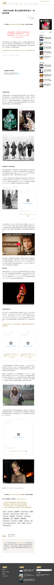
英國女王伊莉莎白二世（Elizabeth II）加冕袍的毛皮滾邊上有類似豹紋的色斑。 (26, 109)
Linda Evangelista (27, 516)
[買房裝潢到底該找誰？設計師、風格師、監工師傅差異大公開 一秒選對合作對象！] (41, 85)
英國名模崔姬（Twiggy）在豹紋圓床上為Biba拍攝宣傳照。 (11, 55)
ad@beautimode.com (22, 499)
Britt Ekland (29, 523)
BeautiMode (31, 17)
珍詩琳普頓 (20, 520)
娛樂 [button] (13, 3)
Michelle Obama (19, 516)
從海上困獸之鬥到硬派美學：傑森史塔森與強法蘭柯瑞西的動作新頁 (47, 48)
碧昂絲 (22, 513)
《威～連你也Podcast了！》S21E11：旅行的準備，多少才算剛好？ (47, 43)
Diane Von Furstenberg (15, 513)
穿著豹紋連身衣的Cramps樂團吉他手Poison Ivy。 (10, 281)
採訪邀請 (3, 573)
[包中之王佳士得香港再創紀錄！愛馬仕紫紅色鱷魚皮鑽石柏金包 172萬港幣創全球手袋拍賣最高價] (41, 71)
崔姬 (11, 518)
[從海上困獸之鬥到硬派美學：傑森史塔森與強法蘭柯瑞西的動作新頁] (41, 48)
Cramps (18, 523)
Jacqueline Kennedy (24, 511)
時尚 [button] (10, 3)
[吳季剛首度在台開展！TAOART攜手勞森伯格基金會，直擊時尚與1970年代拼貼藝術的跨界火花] (41, 52)
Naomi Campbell (6, 513)
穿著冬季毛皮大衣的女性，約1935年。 (8, 135)
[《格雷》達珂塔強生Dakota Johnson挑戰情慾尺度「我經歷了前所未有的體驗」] (41, 80)
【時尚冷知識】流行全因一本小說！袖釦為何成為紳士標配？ (15, 505)
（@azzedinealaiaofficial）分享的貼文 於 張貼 (10, 355)
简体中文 (48, 1)
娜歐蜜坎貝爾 (16, 518)
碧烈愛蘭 (23, 523)
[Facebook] (42, 1)
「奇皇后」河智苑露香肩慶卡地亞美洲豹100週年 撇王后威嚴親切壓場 (17, 507)
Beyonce (4, 511)
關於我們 (3, 569)
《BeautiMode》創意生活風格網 (16, 24)
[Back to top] (50, 581)
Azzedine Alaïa (5, 516)
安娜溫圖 (31, 511)
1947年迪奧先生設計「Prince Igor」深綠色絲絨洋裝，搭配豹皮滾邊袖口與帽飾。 (9, 188)
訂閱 (50, 32)
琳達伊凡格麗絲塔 (6, 518)
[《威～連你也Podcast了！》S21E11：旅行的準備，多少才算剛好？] (41, 43)
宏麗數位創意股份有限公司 (21, 542)
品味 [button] (21, 3)
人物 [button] (30, 3)
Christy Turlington (6, 520)
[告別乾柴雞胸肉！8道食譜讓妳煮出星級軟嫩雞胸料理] (41, 75)
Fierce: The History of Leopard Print (9, 523)
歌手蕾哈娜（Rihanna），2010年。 (8, 458)
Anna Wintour (10, 511)
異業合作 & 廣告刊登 (5, 571)
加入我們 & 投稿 (5, 576)
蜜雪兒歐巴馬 (12, 516)
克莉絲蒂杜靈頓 (23, 518)
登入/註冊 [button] (35, 3)
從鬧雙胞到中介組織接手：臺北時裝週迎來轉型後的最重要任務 (47, 38)
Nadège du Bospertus (7, 525)
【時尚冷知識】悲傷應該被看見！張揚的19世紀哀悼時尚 (14, 502)
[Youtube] (44, 1)
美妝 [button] (17, 3)
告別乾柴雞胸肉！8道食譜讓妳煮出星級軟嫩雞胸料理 (48, 75)
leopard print (26, 520)
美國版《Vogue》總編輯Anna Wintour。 (9, 383)
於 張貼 (18, 451)
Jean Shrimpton (14, 520)
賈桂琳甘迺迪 (17, 511)
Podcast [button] (25, 3)
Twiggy (26, 513)
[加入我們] (46, 1)
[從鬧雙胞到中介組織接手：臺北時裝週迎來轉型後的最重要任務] (41, 38)
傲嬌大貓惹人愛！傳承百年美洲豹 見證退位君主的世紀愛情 (15, 504)
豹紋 (31, 520)
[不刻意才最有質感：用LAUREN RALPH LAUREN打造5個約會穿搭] (41, 57)
